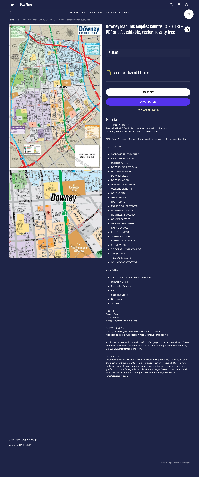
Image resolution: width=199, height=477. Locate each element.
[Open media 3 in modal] (55, 214)
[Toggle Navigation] (12, 4)
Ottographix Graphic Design (23, 439)
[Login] (179, 4)
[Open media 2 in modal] (55, 97)
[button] (171, 4)
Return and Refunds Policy (22, 445)
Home (11, 20)
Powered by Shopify (182, 462)
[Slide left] (10, 12)
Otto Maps (167, 462)
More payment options (148, 109)
